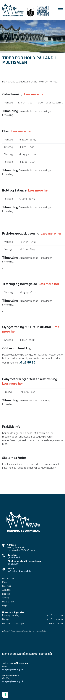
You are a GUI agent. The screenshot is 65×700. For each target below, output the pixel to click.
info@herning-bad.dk (19, 571)
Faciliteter (6, 586)
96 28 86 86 (14, 557)
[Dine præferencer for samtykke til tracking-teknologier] (5, 695)
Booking (6, 594)
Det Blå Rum (8, 602)
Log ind (5, 606)
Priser (5, 582)
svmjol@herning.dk (12, 681)
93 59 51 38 (13, 564)
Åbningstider (8, 578)
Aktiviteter (6, 590)
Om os (5, 598)
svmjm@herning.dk (12, 669)
